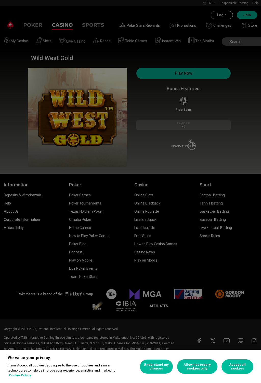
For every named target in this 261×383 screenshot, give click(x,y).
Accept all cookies (237, 367)
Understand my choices (156, 367)
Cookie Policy (20, 375)
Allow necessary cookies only (197, 367)
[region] (130, 366)
